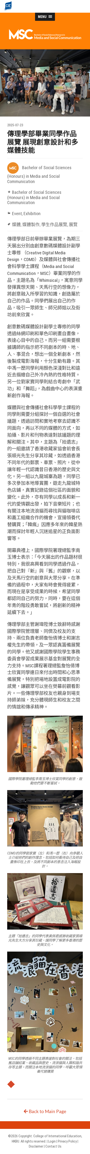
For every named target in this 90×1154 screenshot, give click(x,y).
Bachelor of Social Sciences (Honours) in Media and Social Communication (39, 174)
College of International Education (57, 1136)
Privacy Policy (67, 1141)
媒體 (16, 224)
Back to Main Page (47, 1111)
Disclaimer (36, 1146)
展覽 (73, 224)
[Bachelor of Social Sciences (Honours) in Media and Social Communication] (45, 38)
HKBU (15, 1141)
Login (52, 1141)
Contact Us (53, 1146)
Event (17, 213)
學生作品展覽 (54, 224)
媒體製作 (31, 224)
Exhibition (32, 213)
